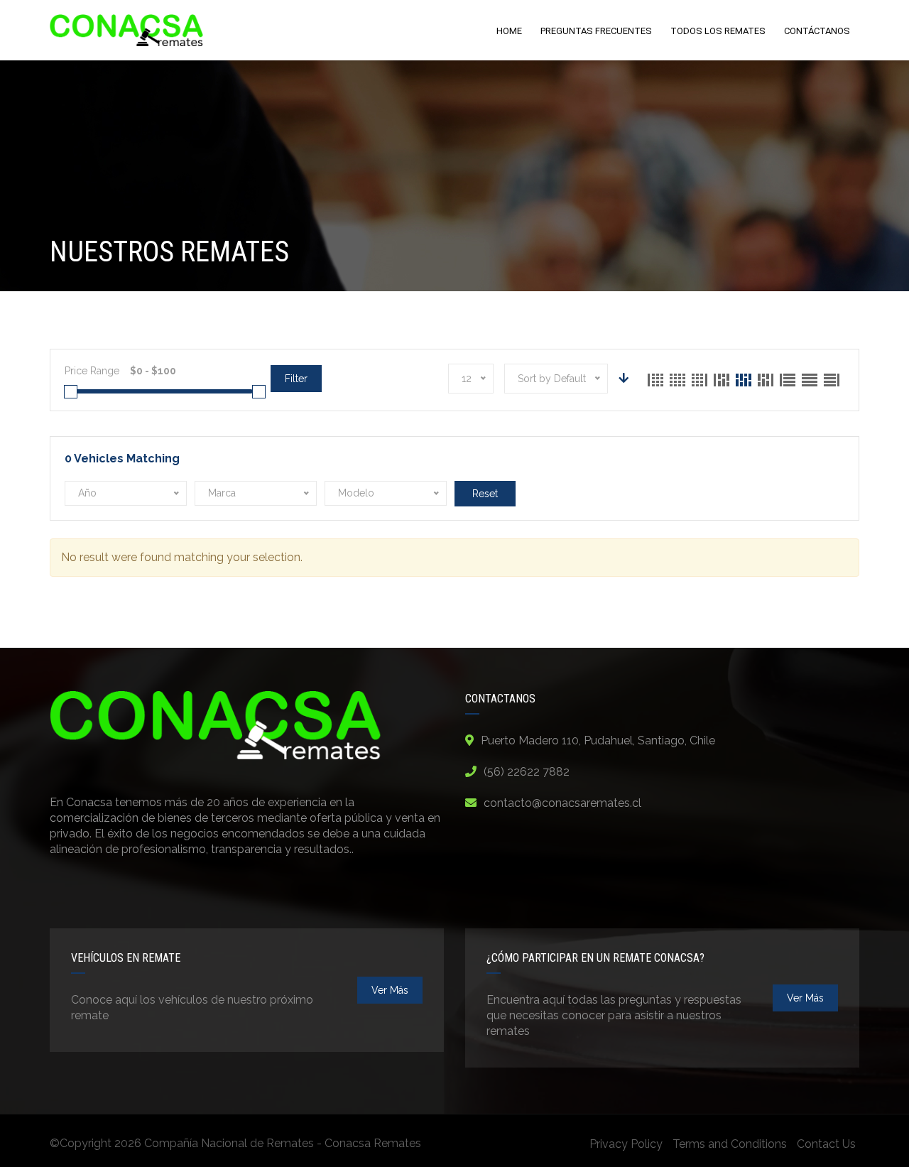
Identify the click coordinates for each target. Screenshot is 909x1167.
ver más (389, 990)
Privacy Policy (626, 1144)
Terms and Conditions (730, 1144)
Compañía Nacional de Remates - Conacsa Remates (282, 1143)
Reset (485, 493)
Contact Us (826, 1144)
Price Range (92, 370)
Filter (296, 378)
